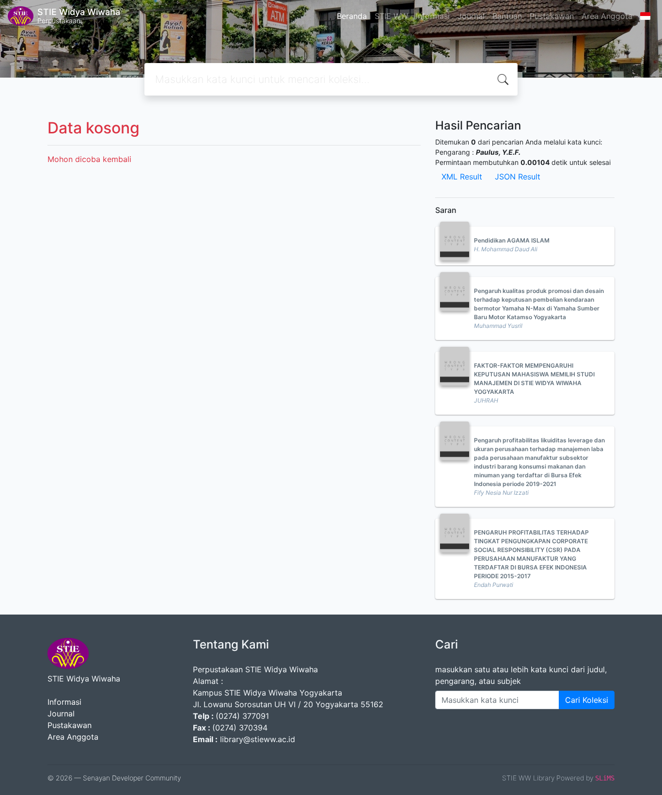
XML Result (461, 176)
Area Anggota (607, 16)
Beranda (352, 16)
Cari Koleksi (586, 700)
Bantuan (507, 16)
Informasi (433, 16)
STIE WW (391, 16)
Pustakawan (552, 16)
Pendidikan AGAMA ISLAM (512, 240)
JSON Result (517, 176)
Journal (471, 16)
